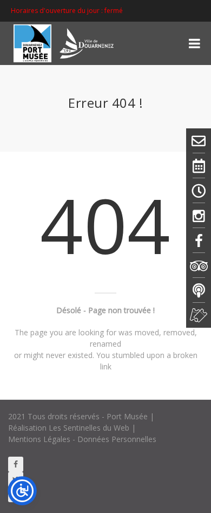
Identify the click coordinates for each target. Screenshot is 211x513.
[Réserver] (198, 315)
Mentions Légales (39, 439)
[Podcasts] (198, 290)
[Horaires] (198, 190)
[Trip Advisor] (198, 265)
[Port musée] (68, 43)
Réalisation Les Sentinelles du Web (68, 428)
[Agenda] (198, 165)
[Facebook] (198, 240)
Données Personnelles (116, 439)
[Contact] (198, 140)
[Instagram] (198, 215)
